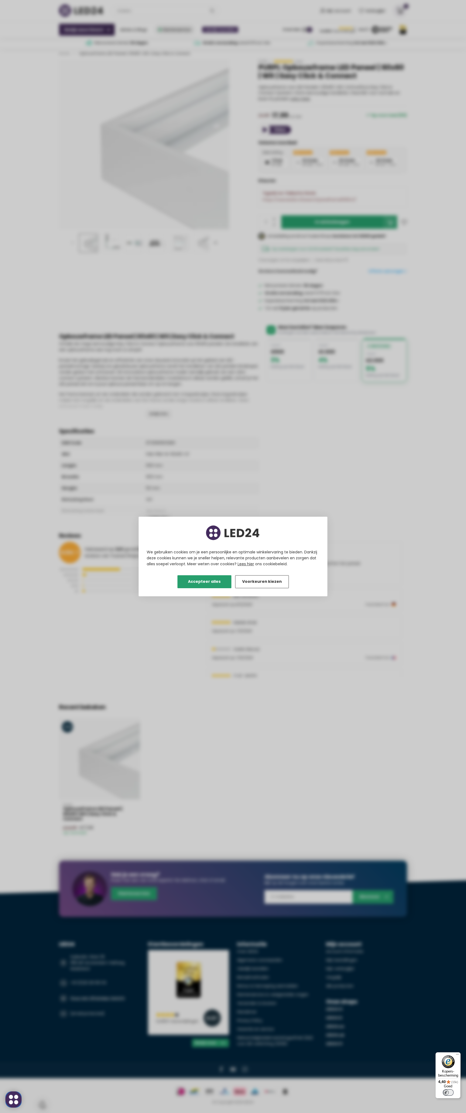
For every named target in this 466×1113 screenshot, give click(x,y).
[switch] (448, 1092)
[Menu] (457, 1055)
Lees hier (246, 564)
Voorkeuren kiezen (262, 581)
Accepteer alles (204, 581)
